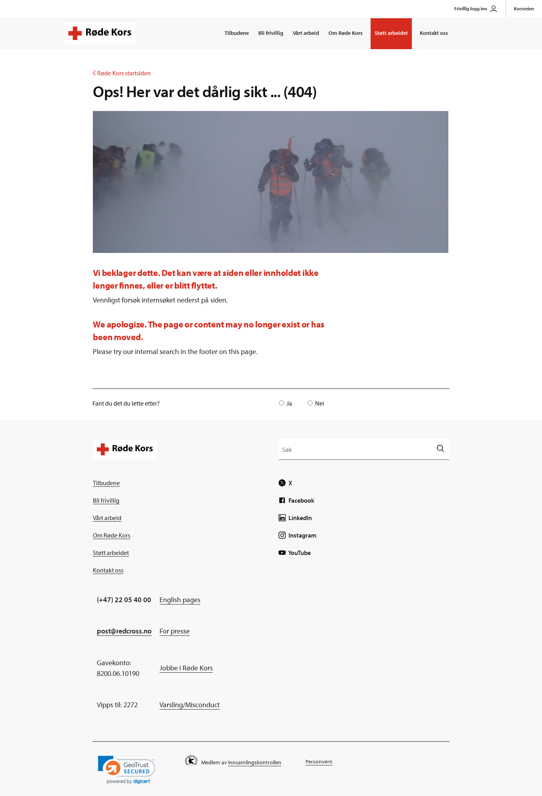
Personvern (319, 761)
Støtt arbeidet (391, 32)
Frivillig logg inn (470, 8)
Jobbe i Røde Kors (186, 667)
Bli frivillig (270, 32)
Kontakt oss (434, 32)
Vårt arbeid (306, 32)
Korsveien (524, 8)
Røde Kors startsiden (122, 73)
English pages (180, 599)
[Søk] (440, 449)
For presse (175, 630)
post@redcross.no (124, 630)
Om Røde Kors (346, 32)
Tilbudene (237, 32)
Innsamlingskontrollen (254, 762)
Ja (289, 403)
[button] (126, 770)
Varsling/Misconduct (190, 704)
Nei (319, 403)
